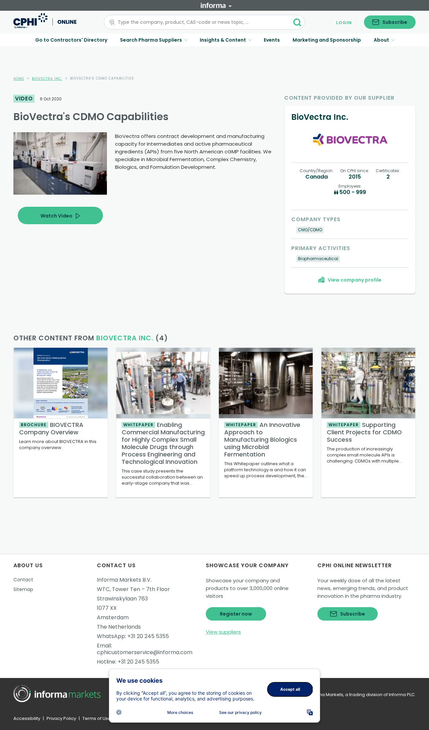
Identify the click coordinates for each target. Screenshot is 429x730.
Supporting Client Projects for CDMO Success (364, 432)
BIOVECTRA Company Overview (51, 428)
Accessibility (26, 718)
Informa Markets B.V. (124, 580)
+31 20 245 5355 (148, 636)
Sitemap (23, 589)
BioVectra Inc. (47, 78)
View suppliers (223, 631)
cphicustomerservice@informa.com (144, 652)
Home (18, 78)
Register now (236, 614)
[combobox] (200, 22)
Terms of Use (96, 718)
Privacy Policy (61, 718)
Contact (23, 579)
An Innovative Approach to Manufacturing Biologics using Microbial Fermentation (262, 439)
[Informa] (216, 5)
